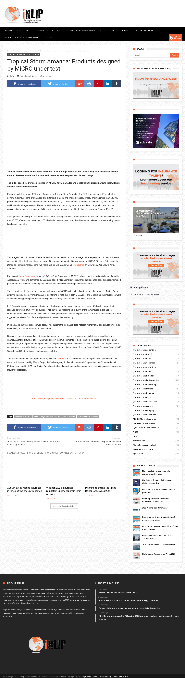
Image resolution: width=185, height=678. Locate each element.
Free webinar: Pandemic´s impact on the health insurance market (98, 441)
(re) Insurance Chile (142, 358)
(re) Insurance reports (143, 406)
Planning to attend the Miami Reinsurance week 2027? (100, 489)
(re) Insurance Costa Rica (144, 367)
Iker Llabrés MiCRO (23, 416)
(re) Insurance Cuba (142, 371)
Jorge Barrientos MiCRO (50, 416)
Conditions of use (120, 676)
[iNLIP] (23, 6)
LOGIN (48, 37)
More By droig (35, 453)
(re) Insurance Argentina (144, 350)
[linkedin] (107, 83)
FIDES (135, 432)
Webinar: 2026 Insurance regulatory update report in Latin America (63, 491)
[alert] (156, 294)
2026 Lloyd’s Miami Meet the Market (158, 544)
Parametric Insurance (143, 449)
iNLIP (36, 416)
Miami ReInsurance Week (144, 445)
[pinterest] (98, 83)
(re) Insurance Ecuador (143, 375)
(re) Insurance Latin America (26, 51)
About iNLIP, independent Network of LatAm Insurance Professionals (64, 398)
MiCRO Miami (69, 416)
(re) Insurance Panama (143, 393)
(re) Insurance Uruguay (143, 410)
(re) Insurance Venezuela (144, 414)
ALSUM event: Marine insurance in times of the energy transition (24, 489)
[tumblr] (116, 83)
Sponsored (138, 453)
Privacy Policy (105, 676)
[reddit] (89, 83)
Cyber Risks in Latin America (146, 427)
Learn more (138, 235)
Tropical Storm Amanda (88, 416)
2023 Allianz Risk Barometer (155, 507)
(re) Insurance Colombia (144, 362)
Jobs (135, 436)
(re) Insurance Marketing (144, 384)
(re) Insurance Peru (142, 397)
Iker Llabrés (78, 265)
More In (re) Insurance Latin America (64, 453)
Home (9, 51)
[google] (79, 83)
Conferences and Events (144, 423)
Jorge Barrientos (27, 276)
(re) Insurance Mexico (143, 388)
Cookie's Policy (91, 676)
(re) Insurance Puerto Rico (145, 401)
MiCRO (62, 358)
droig (12, 76)
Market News (139, 440)
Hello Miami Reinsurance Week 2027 (158, 554)
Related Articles (16, 453)
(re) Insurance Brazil (142, 354)
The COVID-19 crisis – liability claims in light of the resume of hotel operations (33, 441)
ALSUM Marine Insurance (144, 419)
